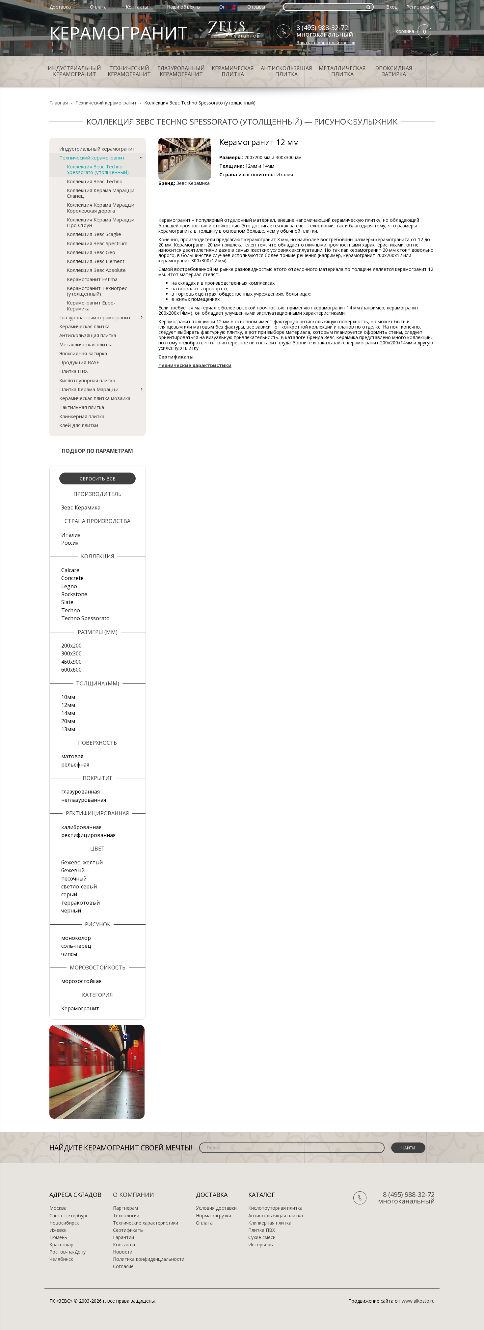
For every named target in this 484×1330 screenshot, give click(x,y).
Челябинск (61, 1259)
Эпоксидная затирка (394, 71)
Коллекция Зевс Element (95, 261)
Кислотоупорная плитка (87, 380)
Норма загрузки (213, 1215)
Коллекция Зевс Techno (94, 181)
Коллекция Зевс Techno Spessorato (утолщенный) (98, 169)
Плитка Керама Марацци (89, 389)
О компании (133, 1195)
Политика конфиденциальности (148, 1259)
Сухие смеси (262, 1237)
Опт (223, 7)
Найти (408, 1148)
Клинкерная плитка (81, 416)
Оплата (98, 7)
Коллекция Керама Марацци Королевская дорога (100, 207)
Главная (58, 103)
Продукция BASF (79, 362)
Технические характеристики (145, 1223)
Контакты (137, 7)
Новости (122, 1252)
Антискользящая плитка (286, 71)
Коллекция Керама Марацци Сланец (100, 193)
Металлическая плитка (342, 71)
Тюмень (58, 1237)
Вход (391, 7)
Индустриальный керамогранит (74, 71)
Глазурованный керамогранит (181, 71)
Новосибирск (64, 1223)
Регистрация (420, 7)
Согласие (123, 1266)
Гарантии (123, 1237)
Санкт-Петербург (68, 1215)
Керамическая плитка (233, 71)
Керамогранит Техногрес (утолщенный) (97, 291)
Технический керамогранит (129, 71)
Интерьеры (261, 1244)
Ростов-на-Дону (67, 1252)
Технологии (126, 1215)
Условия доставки (216, 1208)
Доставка (60, 7)
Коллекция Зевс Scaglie (94, 234)
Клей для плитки (78, 425)
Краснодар (61, 1244)
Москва (58, 1208)
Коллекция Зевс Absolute (96, 270)
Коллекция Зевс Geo (91, 252)
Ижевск (58, 1230)
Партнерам (125, 1208)
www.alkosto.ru (418, 1301)
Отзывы (256, 7)
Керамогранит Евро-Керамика (91, 305)
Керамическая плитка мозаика (94, 398)
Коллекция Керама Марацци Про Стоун (100, 222)
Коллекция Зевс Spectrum (97, 243)
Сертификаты (128, 1230)
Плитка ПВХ (73, 371)
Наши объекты (184, 7)
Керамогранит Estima (92, 279)
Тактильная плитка (81, 407)
